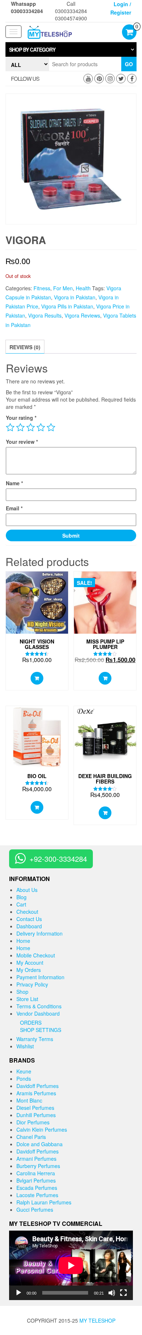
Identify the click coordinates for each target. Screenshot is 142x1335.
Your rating (21, 417)
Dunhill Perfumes (36, 1115)
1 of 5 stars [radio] (10, 427)
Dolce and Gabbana (39, 1144)
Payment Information (40, 977)
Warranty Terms (34, 1039)
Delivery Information (39, 933)
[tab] (71, 49)
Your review (22, 441)
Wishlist (25, 1046)
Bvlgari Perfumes (36, 1180)
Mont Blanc (29, 1100)
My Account (29, 962)
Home (23, 940)
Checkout (27, 911)
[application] (71, 1265)
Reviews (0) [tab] (24, 347)
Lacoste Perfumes (37, 1195)
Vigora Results (45, 315)
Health (83, 288)
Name (14, 483)
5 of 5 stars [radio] (51, 427)
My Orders (28, 969)
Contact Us (29, 918)
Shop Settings (40, 1029)
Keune (23, 1071)
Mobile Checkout (35, 955)
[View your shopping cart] (129, 32)
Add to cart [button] (37, 678)
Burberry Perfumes (38, 1165)
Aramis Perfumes (36, 1093)
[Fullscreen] (123, 1292)
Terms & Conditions (39, 1006)
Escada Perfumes (36, 1187)
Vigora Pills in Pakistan (67, 306)
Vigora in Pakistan (74, 297)
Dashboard (29, 926)
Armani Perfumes (36, 1158)
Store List (27, 999)
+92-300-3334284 (58, 858)
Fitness (41, 288)
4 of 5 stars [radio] (40, 427)
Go (129, 64)
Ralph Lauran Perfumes (43, 1202)
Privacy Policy (32, 984)
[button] (71, 49)
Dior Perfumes (33, 1122)
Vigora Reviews (82, 315)
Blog (21, 897)
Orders (31, 1022)
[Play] (18, 1292)
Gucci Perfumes (34, 1209)
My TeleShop (97, 1320)
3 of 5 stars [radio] (30, 427)
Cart (21, 904)
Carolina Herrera (35, 1173)
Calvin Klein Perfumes (41, 1129)
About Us (27, 889)
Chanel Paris (31, 1136)
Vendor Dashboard (38, 1013)
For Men (63, 288)
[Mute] (111, 1292)
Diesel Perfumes (35, 1107)
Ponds (23, 1078)
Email (14, 508)
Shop (22, 991)
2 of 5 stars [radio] (20, 427)
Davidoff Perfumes (37, 1085)
